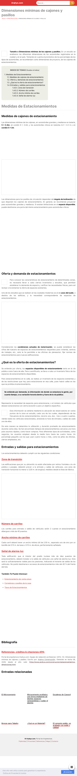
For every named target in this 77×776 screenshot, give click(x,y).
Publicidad (22, 741)
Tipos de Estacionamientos (16, 587)
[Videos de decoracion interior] (24, 752)
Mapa (48, 741)
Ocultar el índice (33, 70)
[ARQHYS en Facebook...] (52, 752)
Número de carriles (23, 90)
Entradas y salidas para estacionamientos (26, 85)
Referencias (41, 741)
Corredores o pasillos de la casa (18, 583)
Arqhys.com (17, 3)
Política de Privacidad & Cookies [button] (14, 773)
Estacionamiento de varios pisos (18, 579)
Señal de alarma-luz (23, 96)
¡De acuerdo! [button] (67, 772)
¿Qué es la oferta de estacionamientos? (25, 82)
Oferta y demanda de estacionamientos (25, 80)
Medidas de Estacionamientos (17, 74)
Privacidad (31, 741)
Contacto (55, 741)
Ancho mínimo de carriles (26, 93)
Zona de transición (23, 88)
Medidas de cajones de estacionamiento (25, 77)
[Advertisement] (38, 35)
